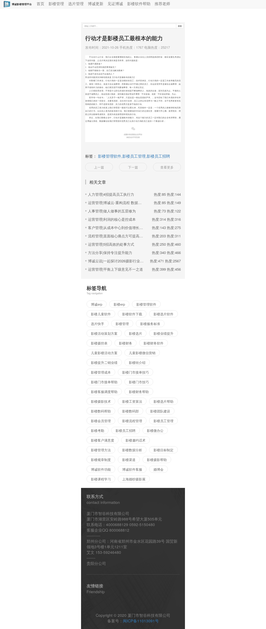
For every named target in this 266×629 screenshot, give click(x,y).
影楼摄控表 (99, 343)
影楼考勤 (97, 430)
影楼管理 (122, 323)
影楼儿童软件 (101, 313)
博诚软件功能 (101, 469)
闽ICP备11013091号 (141, 620)
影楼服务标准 (150, 323)
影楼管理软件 (146, 304)
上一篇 (99, 167)
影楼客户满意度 (102, 440)
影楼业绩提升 (163, 333)
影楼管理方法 (101, 449)
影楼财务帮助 (139, 391)
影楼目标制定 (163, 449)
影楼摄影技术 (101, 401)
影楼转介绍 (137, 362)
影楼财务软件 (153, 343)
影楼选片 (135, 333)
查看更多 (167, 167)
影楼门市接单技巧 (135, 372)
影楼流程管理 (132, 420)
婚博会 (158, 469)
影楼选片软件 (163, 313)
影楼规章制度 (101, 459)
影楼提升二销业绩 (104, 362)
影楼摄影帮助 (157, 459)
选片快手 (97, 323)
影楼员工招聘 (125, 430)
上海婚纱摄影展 (133, 479)
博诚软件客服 (132, 469)
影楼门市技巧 (139, 381)
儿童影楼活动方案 (104, 352)
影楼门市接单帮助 (104, 381)
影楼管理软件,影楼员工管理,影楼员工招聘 (134, 156)
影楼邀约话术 (135, 440)
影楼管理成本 (101, 372)
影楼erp (119, 304)
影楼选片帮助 (163, 401)
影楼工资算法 (132, 401)
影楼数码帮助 (101, 411)
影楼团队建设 (160, 411)
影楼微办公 (155, 430)
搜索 (180, 26)
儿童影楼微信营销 (142, 352)
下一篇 (133, 167)
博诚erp (96, 304)
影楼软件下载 (132, 313)
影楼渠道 (128, 459)
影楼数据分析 (132, 449)
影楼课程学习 (101, 479)
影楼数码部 (130, 411)
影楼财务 (125, 343)
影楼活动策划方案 (104, 333)
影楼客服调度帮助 (104, 391)
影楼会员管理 (101, 420)
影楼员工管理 (163, 420)
